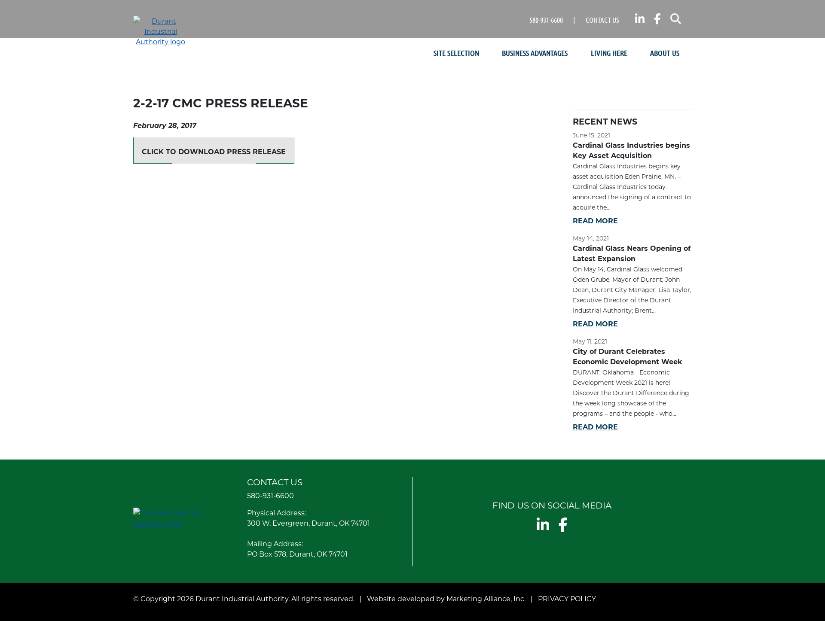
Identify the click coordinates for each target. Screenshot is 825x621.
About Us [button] (665, 53)
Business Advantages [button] (535, 53)
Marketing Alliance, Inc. (486, 598)
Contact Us (602, 19)
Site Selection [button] (457, 53)
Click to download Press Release (214, 151)
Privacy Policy (567, 598)
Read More (595, 220)
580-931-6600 (546, 19)
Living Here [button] (610, 53)
